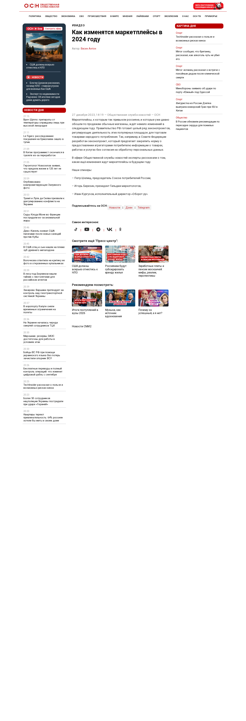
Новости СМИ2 (82, 326)
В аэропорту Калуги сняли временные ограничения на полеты (39, 309)
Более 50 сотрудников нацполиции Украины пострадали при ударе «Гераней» (43, 401)
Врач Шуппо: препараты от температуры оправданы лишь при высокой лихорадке (43, 122)
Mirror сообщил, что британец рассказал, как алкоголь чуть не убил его (198, 55)
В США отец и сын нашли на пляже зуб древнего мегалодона (44, 249)
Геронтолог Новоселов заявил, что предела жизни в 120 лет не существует (42, 168)
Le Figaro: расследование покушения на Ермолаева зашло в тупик (43, 139)
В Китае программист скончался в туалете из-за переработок (43, 154)
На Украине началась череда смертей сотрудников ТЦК (40, 324)
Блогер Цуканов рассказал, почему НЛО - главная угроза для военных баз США (43, 86)
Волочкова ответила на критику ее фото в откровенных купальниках (44, 262)
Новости (37, 77)
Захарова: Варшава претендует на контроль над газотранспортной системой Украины (43, 293)
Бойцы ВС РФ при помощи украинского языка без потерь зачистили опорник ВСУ (41, 355)
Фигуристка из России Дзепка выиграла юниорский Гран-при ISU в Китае (197, 107)
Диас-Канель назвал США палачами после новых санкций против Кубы (42, 233)
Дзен (129, 207)
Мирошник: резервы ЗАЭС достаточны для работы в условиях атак (39, 339)
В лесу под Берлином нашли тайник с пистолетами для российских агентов (40, 276)
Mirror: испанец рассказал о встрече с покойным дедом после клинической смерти (198, 73)
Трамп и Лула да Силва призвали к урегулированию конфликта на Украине (43, 201)
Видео (79, 25)
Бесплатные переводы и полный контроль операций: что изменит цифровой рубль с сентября (42, 371)
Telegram (144, 207)
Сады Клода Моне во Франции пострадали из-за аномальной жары (41, 217)
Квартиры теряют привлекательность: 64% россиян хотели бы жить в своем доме (43, 417)
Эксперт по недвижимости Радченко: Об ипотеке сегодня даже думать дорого (43, 97)
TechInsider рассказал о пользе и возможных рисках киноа (43, 386)
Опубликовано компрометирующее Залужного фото (42, 184)
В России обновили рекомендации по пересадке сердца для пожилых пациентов (198, 125)
